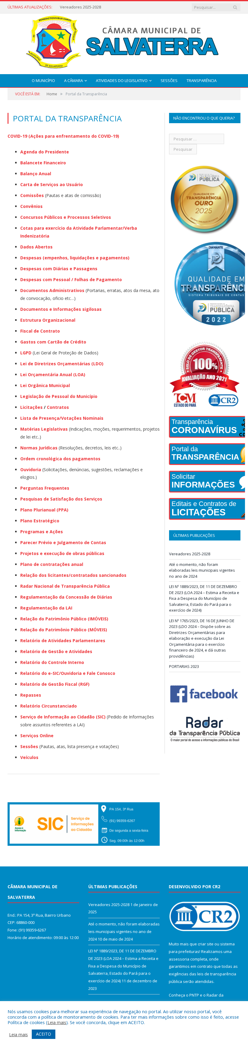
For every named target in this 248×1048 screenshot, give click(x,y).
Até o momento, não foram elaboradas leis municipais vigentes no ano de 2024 (96, 7)
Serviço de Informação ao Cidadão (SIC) (63, 717)
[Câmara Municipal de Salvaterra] (124, 42)
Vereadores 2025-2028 (189, 554)
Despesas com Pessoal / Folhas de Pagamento (71, 279)
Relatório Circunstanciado (48, 706)
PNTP (194, 995)
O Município (43, 80)
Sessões (169, 80)
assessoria (179, 959)
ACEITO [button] (43, 1034)
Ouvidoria (30, 469)
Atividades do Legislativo (122, 80)
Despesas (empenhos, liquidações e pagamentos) (74, 258)
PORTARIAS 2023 (184, 666)
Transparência (202, 80)
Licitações (32, 407)
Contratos (58, 407)
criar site (206, 944)
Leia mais (56, 1022)
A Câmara (73, 80)
